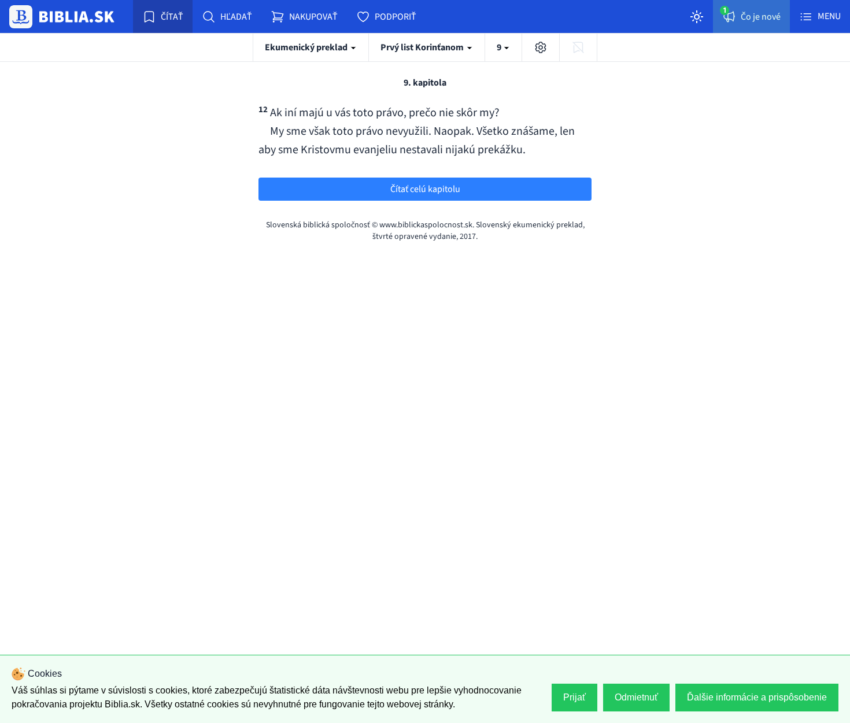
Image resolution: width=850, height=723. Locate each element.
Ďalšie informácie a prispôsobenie (757, 697)
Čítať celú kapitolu (425, 189)
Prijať (574, 697)
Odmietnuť (636, 697)
